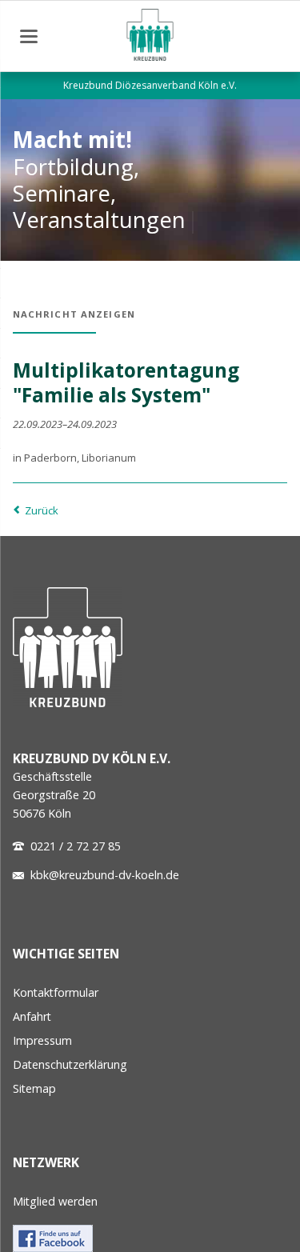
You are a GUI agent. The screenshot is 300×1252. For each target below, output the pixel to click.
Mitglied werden (55, 1201)
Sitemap (34, 1088)
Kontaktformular (55, 992)
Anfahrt (32, 1016)
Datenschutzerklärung (70, 1064)
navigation (28, 36)
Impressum (42, 1040)
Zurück (41, 510)
